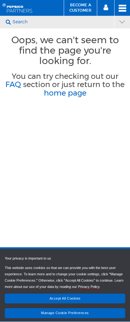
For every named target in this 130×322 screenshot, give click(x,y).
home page (65, 92)
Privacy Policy (88, 287)
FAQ (13, 84)
